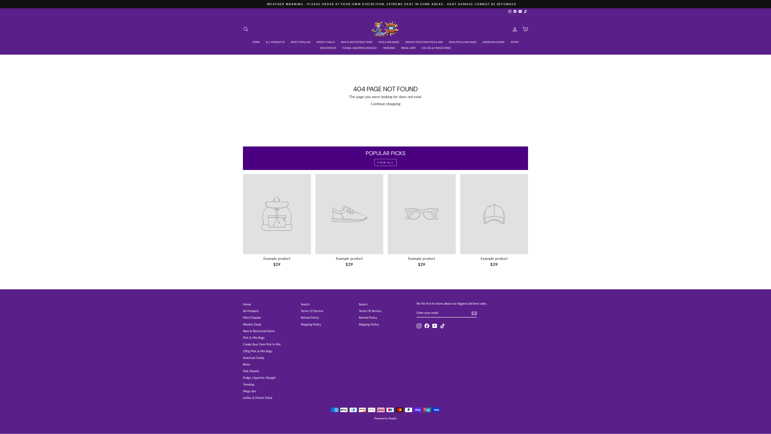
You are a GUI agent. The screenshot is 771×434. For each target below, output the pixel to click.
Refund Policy (310, 317)
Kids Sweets (328, 48)
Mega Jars (408, 48)
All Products (275, 42)
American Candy (493, 42)
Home (256, 42)
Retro (515, 42)
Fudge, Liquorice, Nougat (359, 48)
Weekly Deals (325, 42)
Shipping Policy (311, 324)
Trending (389, 48)
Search (305, 304)
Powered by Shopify (385, 418)
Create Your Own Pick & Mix (424, 42)
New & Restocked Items (356, 42)
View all (385, 162)
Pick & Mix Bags (388, 42)
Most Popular (300, 42)
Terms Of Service (312, 311)
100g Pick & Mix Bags (462, 42)
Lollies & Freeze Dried (436, 48)
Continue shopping (385, 103)
